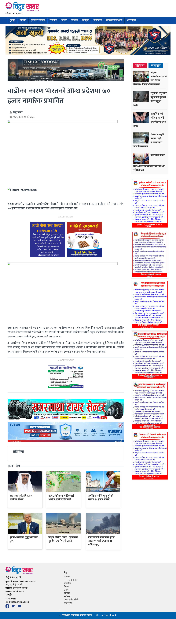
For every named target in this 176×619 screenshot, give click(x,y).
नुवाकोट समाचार (38, 20)
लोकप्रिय (156, 66)
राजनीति (53, 20)
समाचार (23, 20)
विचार (64, 20)
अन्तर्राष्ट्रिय (131, 20)
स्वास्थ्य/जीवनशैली (114, 20)
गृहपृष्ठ (12, 20)
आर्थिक (74, 20)
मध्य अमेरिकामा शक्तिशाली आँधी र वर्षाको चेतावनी (61, 498)
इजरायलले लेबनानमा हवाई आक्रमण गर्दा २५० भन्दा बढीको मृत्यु (101, 541)
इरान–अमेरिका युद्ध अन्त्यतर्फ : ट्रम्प (25, 539)
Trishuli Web (110, 615)
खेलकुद (85, 20)
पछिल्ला (139, 66)
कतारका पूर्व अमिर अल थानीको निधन (21, 498)
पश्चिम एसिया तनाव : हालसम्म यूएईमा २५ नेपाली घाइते (63, 539)
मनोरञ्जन (98, 20)
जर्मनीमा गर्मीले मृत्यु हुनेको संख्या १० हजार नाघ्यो (100, 498)
